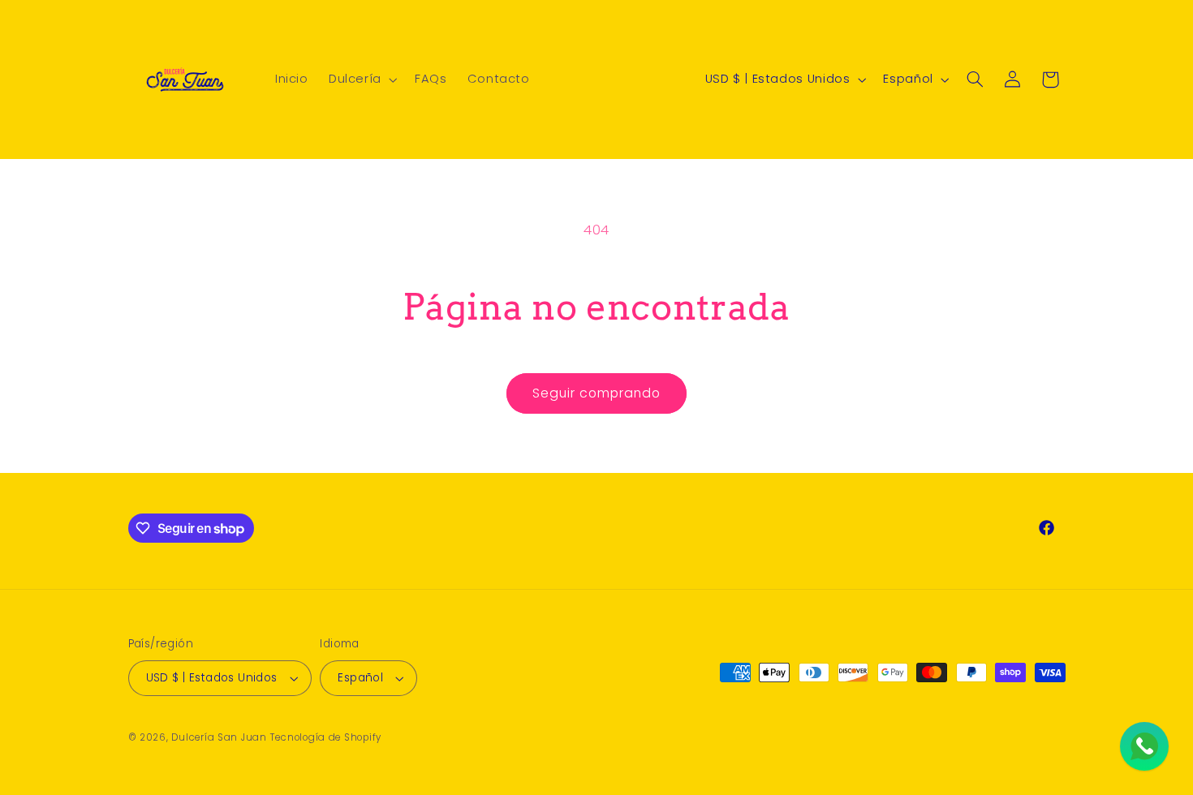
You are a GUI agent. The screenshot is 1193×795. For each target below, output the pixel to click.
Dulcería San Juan (219, 737)
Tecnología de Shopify (325, 737)
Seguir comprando (596, 393)
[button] (361, 79)
